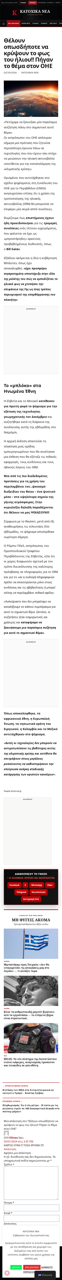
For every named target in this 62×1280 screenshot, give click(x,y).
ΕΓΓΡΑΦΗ (32, 3)
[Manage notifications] (7, 1273)
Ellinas (13, 1137)
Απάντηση (10, 1149)
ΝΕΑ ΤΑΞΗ (53, 23)
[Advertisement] (31, 342)
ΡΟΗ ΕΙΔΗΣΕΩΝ (13, 23)
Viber (50, 885)
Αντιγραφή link (31, 899)
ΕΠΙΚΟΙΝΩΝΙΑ (42, 3)
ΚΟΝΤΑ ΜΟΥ (26, 23)
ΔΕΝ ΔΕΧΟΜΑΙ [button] (32, 1267)
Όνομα (9, 1202)
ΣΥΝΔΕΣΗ (23, 3)
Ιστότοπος (10, 1223)
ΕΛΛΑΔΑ (35, 23)
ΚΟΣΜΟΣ (44, 23)
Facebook (14, 885)
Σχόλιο (9, 1164)
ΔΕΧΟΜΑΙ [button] (16, 1267)
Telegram (21, 892)
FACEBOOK (50, 3)
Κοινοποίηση (38, 892)
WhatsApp (36, 885)
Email (8, 1213)
